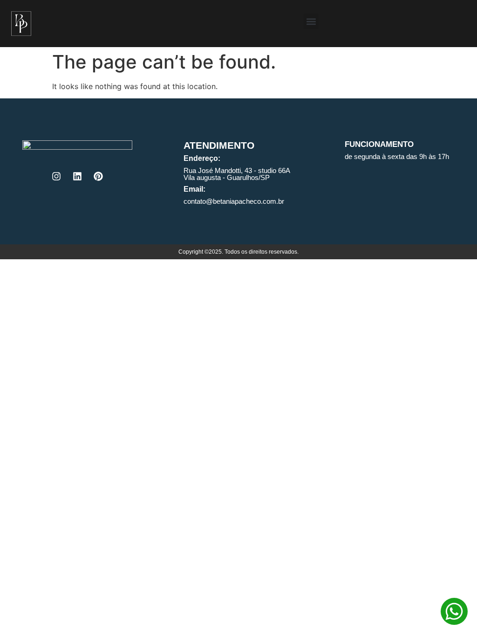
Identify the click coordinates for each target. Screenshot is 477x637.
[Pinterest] (98, 176)
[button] (311, 21)
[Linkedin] (77, 176)
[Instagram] (56, 176)
